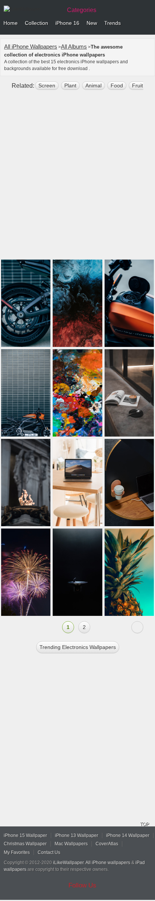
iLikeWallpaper (68, 862)
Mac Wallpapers (71, 843)
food (117, 85)
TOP (144, 824)
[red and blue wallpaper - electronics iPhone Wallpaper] (77, 303)
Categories (81, 10)
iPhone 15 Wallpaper (25, 835)
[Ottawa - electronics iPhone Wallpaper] (129, 572)
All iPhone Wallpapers (30, 46)
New (92, 23)
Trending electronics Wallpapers (78, 647)
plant (70, 85)
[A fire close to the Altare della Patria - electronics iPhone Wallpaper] (25, 482)
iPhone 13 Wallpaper (76, 835)
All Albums (74, 46)
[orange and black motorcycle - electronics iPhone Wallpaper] (25, 393)
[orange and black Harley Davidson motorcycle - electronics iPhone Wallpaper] (129, 303)
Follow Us (82, 885)
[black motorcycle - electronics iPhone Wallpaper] (25, 303)
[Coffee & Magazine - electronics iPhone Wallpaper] (129, 393)
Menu (147, 23)
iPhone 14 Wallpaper (127, 835)
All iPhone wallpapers (107, 862)
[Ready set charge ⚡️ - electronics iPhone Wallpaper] (129, 482)
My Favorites (17, 852)
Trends (112, 23)
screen (46, 85)
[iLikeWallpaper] (32, 9)
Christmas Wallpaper (25, 843)
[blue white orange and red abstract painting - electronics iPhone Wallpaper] (77, 393)
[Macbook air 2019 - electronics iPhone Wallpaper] (77, 482)
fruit (137, 85)
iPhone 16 (67, 23)
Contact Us (49, 852)
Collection (36, 23)
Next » (137, 627)
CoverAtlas (107, 843)
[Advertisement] (77, 177)
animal (93, 85)
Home (10, 23)
